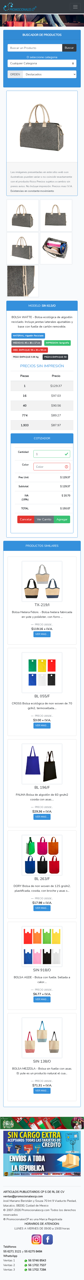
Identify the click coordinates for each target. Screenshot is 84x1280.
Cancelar (26, 519)
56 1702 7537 (37, 1265)
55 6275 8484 (33, 1251)
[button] (6, 1123)
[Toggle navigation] (75, 7)
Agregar (61, 519)
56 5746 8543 (37, 1260)
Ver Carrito (44, 519)
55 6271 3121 (12, 1251)
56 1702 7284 (37, 1270)
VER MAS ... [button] (42, 634)
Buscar (69, 48)
